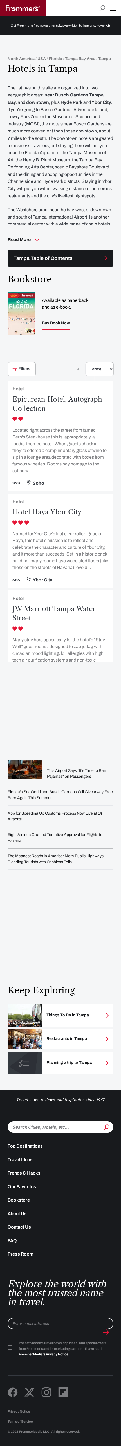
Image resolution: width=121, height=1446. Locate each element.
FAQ (12, 1240)
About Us (17, 1213)
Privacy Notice (19, 1411)
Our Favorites (22, 1186)
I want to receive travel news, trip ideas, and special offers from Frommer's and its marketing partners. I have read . (62, 1348)
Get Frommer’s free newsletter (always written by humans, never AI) (60, 25)
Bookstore (19, 1200)
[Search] (106, 1126)
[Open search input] (102, 8)
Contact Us (19, 1227)
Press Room (20, 1254)
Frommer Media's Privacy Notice (43, 1354)
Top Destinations (25, 1146)
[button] (113, 8)
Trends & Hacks (24, 1173)
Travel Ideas (20, 1159)
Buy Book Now (56, 323)
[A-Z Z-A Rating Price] (90, 371)
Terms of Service (20, 1421)
